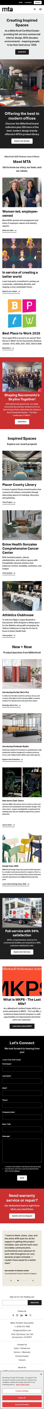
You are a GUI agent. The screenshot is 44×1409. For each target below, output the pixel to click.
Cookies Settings (22, 1391)
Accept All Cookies (22, 1405)
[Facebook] (13, 1315)
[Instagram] (17, 1315)
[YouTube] (26, 1315)
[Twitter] (30, 1315)
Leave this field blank (11, 1060)
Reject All (22, 1398)
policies (16, 1171)
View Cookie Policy (22, 1384)
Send (22, 1178)
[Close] (41, 1374)
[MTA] (7, 9)
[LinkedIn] (21, 1315)
